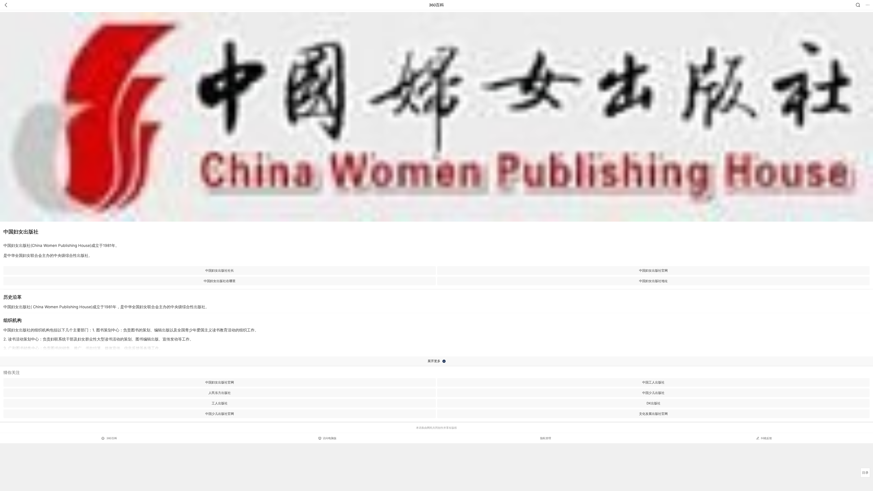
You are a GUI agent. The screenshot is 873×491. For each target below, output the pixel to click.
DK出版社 (653, 403)
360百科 (436, 5)
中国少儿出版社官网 (219, 414)
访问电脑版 (329, 438)
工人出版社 (220, 403)
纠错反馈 (766, 438)
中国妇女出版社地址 (653, 281)
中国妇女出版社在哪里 (220, 281)
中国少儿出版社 (653, 393)
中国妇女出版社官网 (653, 270)
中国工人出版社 (653, 382)
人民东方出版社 (219, 393)
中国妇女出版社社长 (219, 270)
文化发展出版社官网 (653, 414)
